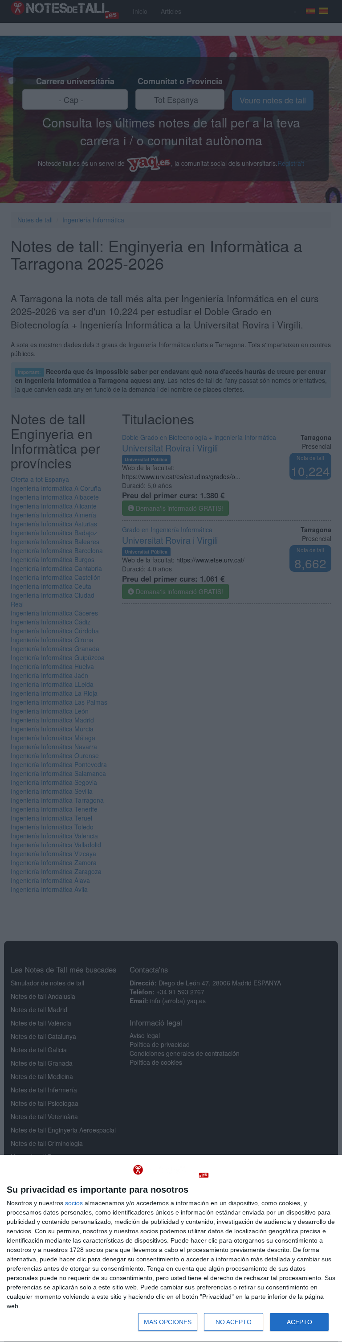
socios (74, 1203)
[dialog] (171, 1248)
